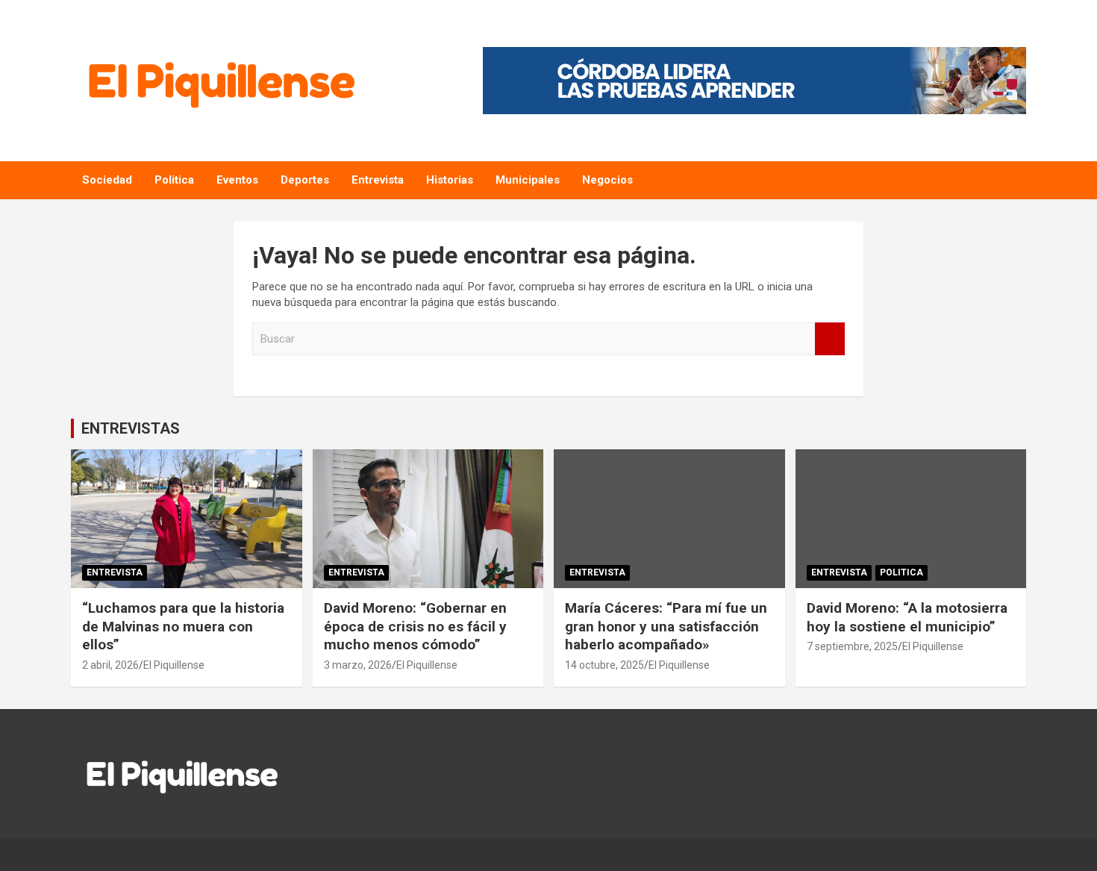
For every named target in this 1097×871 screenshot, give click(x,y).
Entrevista (377, 180)
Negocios (607, 180)
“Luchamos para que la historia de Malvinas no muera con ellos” (183, 626)
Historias (449, 180)
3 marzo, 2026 (358, 665)
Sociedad (107, 180)
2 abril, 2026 (110, 665)
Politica (174, 180)
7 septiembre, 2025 (852, 646)
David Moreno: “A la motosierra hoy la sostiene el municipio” (907, 617)
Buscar (830, 339)
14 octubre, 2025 (604, 665)
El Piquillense (173, 665)
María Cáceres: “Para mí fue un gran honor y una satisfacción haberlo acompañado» (666, 626)
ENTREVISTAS (130, 428)
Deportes (305, 180)
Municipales (528, 180)
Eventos (237, 180)
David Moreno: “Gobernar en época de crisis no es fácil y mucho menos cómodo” (415, 626)
